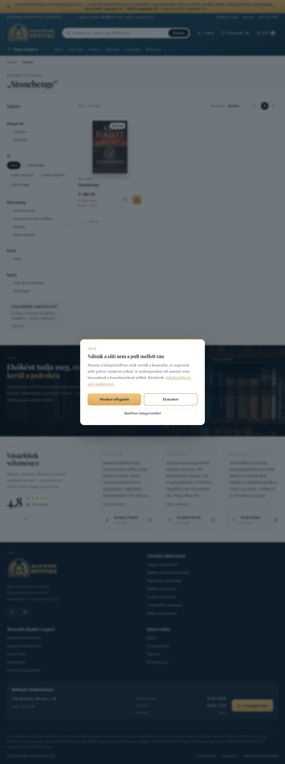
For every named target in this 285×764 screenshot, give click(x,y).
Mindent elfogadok (114, 399)
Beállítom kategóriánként (142, 413)
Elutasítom (171, 399)
